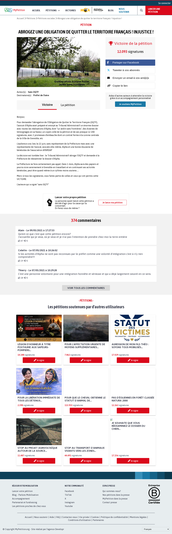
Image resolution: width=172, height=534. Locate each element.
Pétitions (30, 18)
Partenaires (98, 523)
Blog (110, 10)
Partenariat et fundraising (24, 505)
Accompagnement (21, 501)
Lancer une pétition (154, 10)
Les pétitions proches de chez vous (29, 509)
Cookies (95, 520)
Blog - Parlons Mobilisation (25, 498)
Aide (52, 520)
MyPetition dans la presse (115, 501)
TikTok (68, 498)
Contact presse (110, 505)
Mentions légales (138, 520)
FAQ (58, 520)
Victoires (70, 10)
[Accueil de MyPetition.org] (15, 10)
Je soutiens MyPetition (130, 104)
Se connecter (164, 3)
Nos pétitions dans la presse (116, 498)
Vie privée (84, 520)
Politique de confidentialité (114, 520)
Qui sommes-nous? (112, 494)
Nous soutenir (124, 10)
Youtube (69, 509)
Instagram (69, 505)
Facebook (69, 494)
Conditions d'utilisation (79, 523)
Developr (59, 532)
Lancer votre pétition (22, 494)
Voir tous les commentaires (86, 287)
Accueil (36, 10)
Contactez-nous (69, 520)
